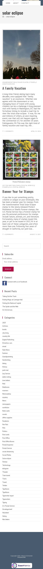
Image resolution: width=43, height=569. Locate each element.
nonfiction (5, 408)
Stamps (5, 187)
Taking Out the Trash (9, 296)
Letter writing (8, 185)
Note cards (6, 411)
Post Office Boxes (8, 441)
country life (6, 336)
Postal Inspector (7, 445)
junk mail (5, 370)
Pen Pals (5, 425)
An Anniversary (7, 310)
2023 (4, 323)
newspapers (6, 404)
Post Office (6, 438)
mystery (5, 397)
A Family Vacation (14, 88)
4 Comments (9, 234)
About (16, 3)
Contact (25, 3)
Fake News (6, 350)
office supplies (7, 418)
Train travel (6, 475)
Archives (5, 326)
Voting (4, 516)
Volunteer (5, 513)
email (4, 346)
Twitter (4, 486)
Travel (32, 82)
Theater (5, 472)
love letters (6, 380)
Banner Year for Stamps (17, 191)
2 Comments (9, 131)
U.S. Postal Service (17, 187)
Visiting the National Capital (11, 303)
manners (5, 391)
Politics (4, 431)
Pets (3, 428)
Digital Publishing (8, 340)
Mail (18, 185)
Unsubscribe (21, 557)
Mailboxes (5, 387)
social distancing (8, 452)
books (4, 329)
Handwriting (6, 360)
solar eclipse (10, 17)
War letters (6, 519)
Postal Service (28, 185)
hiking (4, 363)
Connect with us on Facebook (17, 282)
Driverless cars (7, 343)
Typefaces (5, 489)
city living (5, 333)
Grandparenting (9, 82)
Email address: (7, 259)
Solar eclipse (22, 82)
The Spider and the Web (10, 307)
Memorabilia (6, 394)
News (4, 401)
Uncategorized (8, 84)
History (4, 367)
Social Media (6, 455)
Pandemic (5, 421)
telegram (5, 469)
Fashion (5, 353)
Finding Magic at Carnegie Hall (12, 300)
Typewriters (6, 499)
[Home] (3, 17)
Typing (4, 502)
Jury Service (6, 374)
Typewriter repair (8, 496)
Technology (6, 465)
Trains (4, 479)
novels (4, 414)
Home (8, 3)
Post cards (5, 435)
